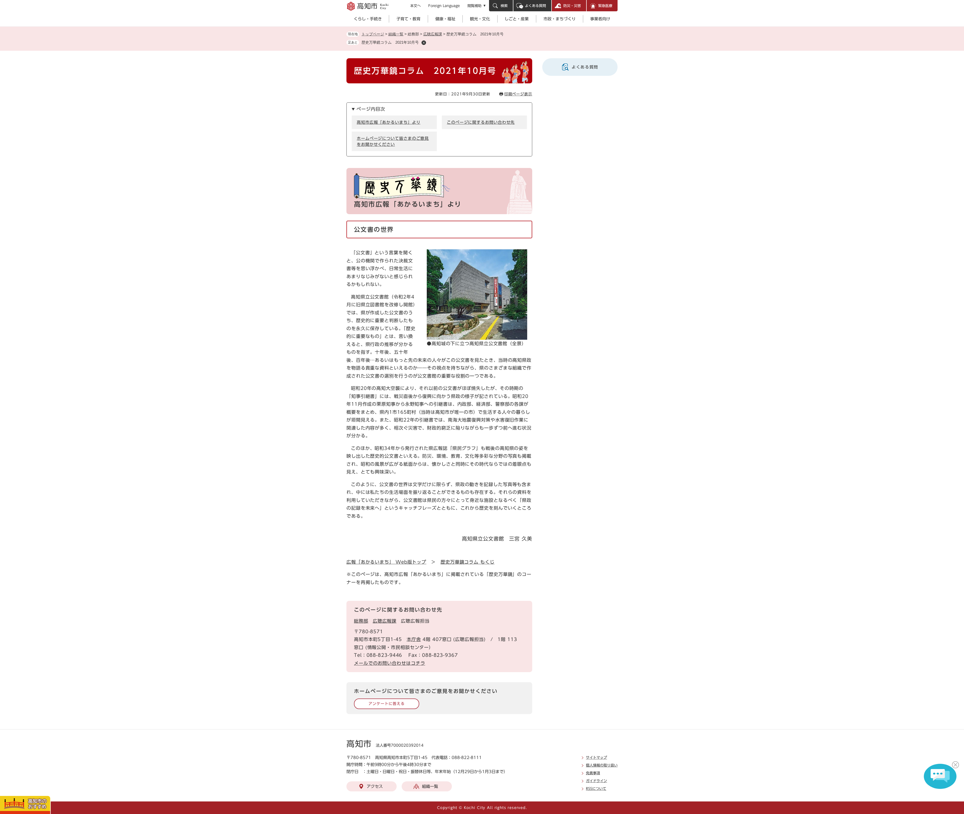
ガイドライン (596, 781)
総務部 (361, 621)
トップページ (373, 34)
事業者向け (600, 19)
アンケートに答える (386, 704)
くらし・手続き (368, 19)
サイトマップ (596, 757)
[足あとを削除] (424, 43)
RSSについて (596, 788)
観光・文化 (480, 19)
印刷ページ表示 (518, 94)
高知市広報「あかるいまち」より (388, 122)
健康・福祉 (445, 19)
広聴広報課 (432, 34)
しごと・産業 (517, 19)
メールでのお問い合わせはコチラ (389, 663)
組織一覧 (395, 34)
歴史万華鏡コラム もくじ (468, 562)
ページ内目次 (370, 109)
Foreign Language (444, 6)
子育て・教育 (408, 19)
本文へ (415, 6)
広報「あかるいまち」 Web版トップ (386, 562)
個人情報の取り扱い (602, 765)
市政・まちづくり (560, 19)
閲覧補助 (474, 6)
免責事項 (593, 773)
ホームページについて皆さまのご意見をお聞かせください (393, 141)
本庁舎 (414, 639)
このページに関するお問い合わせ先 (481, 122)
